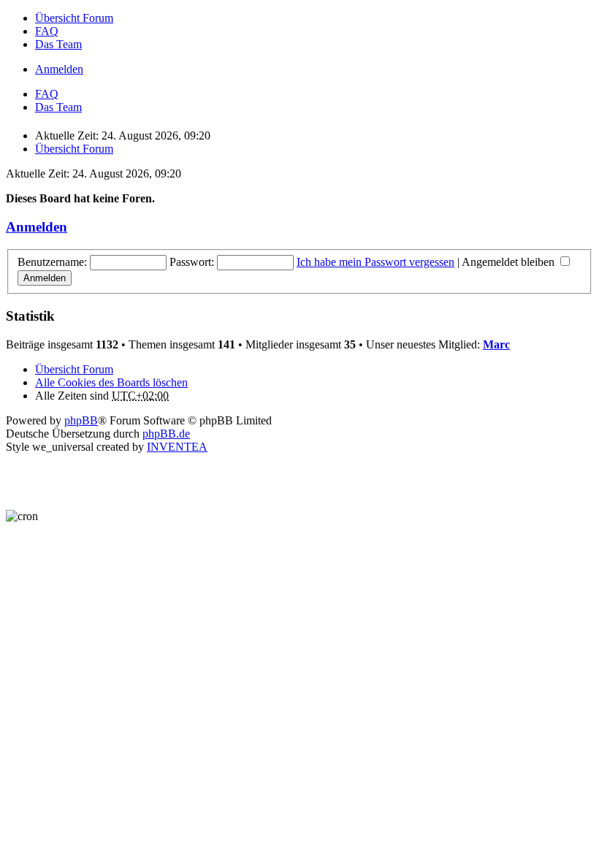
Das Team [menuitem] (58, 44)
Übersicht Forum (74, 369)
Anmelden (36, 226)
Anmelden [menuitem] (59, 69)
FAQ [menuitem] (46, 31)
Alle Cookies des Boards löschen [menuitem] (111, 382)
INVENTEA (177, 446)
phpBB (81, 420)
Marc (496, 344)
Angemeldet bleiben (509, 262)
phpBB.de (166, 433)
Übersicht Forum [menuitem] (74, 18)
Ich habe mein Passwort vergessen (375, 262)
